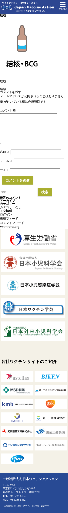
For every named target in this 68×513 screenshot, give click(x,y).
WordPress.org (9, 227)
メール (6, 161)
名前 (5, 151)
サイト (4, 170)
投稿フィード (9, 218)
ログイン (6, 214)
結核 (3, 89)
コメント (8, 110)
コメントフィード (12, 222)
